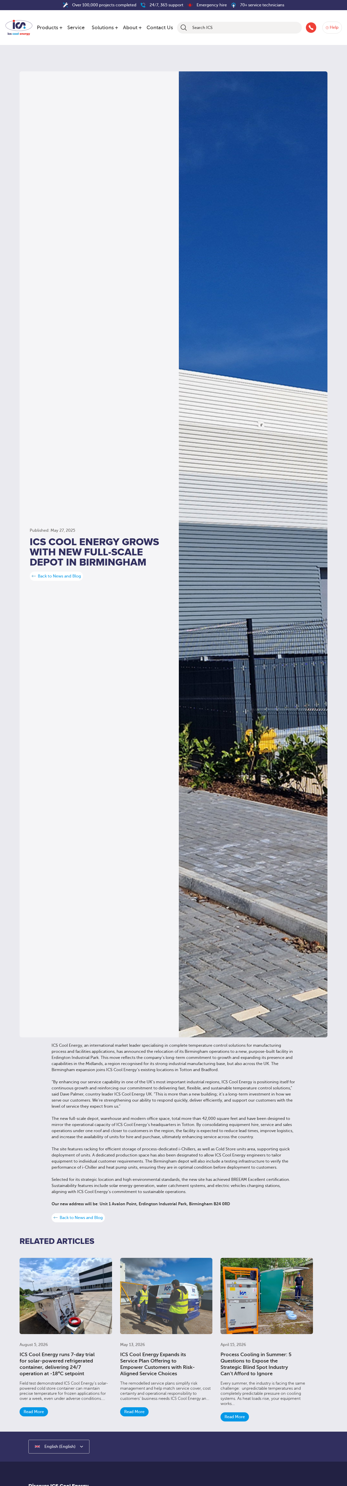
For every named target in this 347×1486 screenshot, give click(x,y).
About (130, 27)
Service (76, 27)
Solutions (103, 27)
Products (47, 27)
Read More (34, 1412)
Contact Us (160, 27)
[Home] (19, 26)
